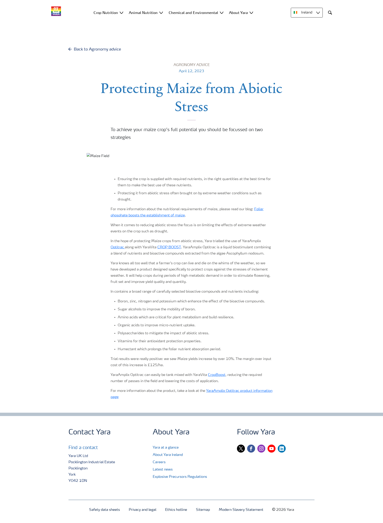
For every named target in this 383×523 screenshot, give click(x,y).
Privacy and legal (142, 510)
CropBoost (216, 375)
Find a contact (83, 448)
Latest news (163, 469)
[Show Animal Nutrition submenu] (161, 12)
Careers (159, 462)
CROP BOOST (169, 247)
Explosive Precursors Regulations (180, 477)
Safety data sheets (104, 510)
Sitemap (203, 510)
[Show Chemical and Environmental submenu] (221, 12)
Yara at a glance (166, 447)
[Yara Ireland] (56, 11)
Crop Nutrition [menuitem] (106, 12)
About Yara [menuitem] (238, 12)
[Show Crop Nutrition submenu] (121, 12)
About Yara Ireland (168, 455)
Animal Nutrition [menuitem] (143, 12)
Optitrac (118, 247)
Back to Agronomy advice (97, 49)
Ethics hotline (176, 510)
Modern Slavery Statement (241, 510)
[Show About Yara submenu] (251, 12)
